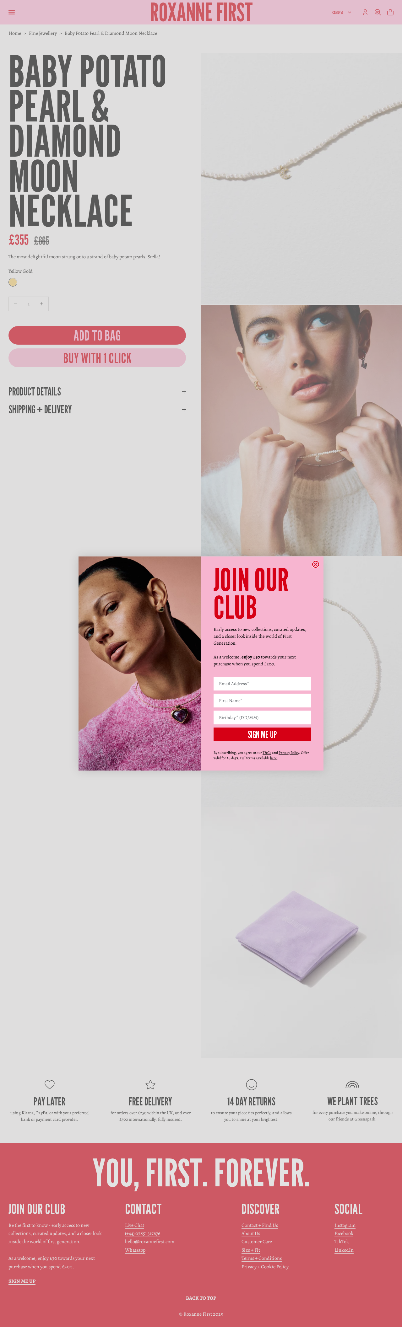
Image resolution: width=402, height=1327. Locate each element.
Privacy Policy (289, 752)
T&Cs (267, 752)
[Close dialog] (315, 564)
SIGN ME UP (262, 734)
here (273, 757)
